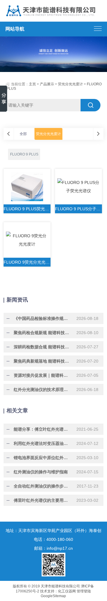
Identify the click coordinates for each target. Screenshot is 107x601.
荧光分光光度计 (70, 84)
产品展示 (47, 84)
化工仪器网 (67, 591)
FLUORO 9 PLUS (24, 154)
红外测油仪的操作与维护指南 (41, 471)
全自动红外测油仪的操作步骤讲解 (42, 486)
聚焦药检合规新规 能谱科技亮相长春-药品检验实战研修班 (42, 332)
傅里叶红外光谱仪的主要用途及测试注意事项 (42, 500)
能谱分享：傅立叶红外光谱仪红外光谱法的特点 (42, 429)
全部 (23, 134)
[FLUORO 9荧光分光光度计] (27, 240)
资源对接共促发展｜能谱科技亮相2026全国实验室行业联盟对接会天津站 (42, 375)
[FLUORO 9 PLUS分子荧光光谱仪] (78, 186)
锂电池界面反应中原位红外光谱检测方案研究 (42, 457)
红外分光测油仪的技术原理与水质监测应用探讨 (42, 389)
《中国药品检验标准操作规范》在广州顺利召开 (42, 318)
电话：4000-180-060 (53, 539)
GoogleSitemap (53, 596)
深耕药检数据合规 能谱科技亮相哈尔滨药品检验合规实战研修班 (42, 346)
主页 (32, 84)
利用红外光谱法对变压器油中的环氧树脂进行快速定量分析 (42, 443)
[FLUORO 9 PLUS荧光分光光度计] (27, 186)
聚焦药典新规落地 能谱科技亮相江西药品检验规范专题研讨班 (42, 361)
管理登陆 (84, 591)
